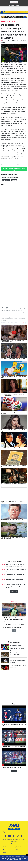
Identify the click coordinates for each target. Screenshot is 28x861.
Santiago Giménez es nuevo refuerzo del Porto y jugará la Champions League (15, 586)
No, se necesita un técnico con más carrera (14, 624)
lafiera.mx (17, 839)
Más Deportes (18, 846)
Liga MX (4, 846)
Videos (16, 849)
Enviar (14, 630)
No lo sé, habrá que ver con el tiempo (13, 627)
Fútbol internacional (12, 177)
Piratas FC (5, 849)
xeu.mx (4, 839)
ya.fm (22, 839)
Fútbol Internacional (7, 847)
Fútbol (3, 177)
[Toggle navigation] (25, 12)
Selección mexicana (7, 851)
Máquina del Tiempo (19, 847)
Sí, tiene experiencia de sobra (11, 621)
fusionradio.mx (10, 839)
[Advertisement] (14, 247)
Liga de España (5, 180)
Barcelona (14, 180)
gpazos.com (14, 841)
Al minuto (17, 851)
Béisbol (4, 852)
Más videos (14, 771)
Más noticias (14, 591)
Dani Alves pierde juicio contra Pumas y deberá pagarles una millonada (17, 660)
